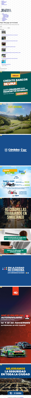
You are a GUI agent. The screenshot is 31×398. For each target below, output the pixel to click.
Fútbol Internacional (4, 4)
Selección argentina (4, 19)
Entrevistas (3, 17)
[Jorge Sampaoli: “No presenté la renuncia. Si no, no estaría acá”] (4, 33)
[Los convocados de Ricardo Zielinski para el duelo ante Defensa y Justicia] (4, 51)
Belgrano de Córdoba (6, 15)
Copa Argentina (4, 2)
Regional (3, 20)
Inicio (3, 13)
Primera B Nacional (4, 1)
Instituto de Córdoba (5, 16)
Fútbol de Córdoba (4, 14)
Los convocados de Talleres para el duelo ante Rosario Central (9, 40)
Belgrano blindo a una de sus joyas (6, 64)
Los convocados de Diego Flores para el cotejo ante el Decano (10, 58)
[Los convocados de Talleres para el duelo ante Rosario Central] (4, 39)
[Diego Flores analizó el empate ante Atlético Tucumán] (4, 45)
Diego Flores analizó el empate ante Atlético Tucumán (8, 46)
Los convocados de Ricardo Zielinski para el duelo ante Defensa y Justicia (11, 52)
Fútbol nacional (4, 18)
